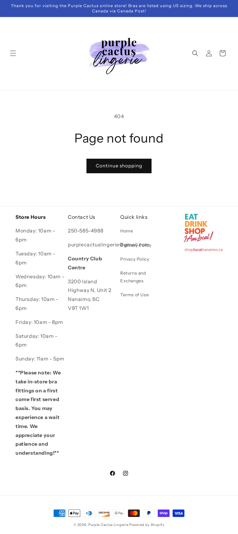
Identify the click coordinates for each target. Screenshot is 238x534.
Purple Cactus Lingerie (108, 525)
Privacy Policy (134, 259)
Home (126, 231)
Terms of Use (134, 295)
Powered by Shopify (147, 525)
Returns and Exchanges (133, 277)
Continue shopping (119, 166)
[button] (13, 53)
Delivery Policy (136, 245)
